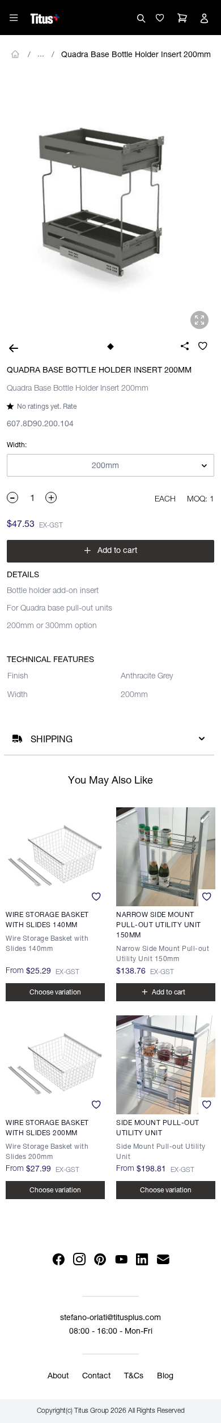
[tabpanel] (110, 204)
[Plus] (51, 497)
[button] (160, 18)
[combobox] (110, 465)
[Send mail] (163, 1260)
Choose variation (55, 992)
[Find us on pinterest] (100, 1260)
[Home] (45, 17)
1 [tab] (110, 346)
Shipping (52, 740)
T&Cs (133, 1377)
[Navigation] (13, 17)
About (58, 1377)
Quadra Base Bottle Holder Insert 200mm (136, 55)
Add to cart (110, 551)
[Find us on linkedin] (142, 1260)
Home (15, 54)
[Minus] (13, 497)
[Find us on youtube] (121, 1260)
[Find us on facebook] (58, 1260)
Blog (165, 1377)
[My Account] (204, 18)
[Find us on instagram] (79, 1260)
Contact (96, 1377)
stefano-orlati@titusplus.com (110, 1318)
